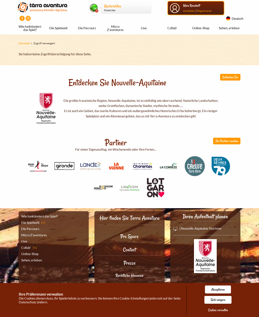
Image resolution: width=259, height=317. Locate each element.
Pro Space (129, 236)
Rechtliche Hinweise (129, 275)
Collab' (172, 28)
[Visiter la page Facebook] (22, 18)
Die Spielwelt (58, 28)
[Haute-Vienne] (129, 190)
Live (144, 28)
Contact (129, 249)
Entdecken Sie (230, 77)
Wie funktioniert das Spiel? (30, 28)
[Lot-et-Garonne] (155, 197)
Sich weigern (218, 299)
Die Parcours (87, 28)
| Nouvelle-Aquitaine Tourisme (200, 228)
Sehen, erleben (229, 28)
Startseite (24, 43)
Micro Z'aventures (115, 28)
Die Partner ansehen (226, 141)
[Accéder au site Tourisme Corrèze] (169, 168)
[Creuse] (194, 174)
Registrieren (204, 10)
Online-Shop (200, 28)
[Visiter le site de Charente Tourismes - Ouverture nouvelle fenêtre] (142, 168)
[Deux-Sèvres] (221, 174)
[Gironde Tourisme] (64, 168)
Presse (130, 262)
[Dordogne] (103, 188)
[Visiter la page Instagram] (28, 18)
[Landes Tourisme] (90, 168)
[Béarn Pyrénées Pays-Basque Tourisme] (38, 170)
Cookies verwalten (218, 310)
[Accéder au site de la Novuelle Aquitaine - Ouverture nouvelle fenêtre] (205, 270)
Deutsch (237, 18)
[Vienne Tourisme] (116, 170)
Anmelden (189, 10)
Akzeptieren (218, 289)
